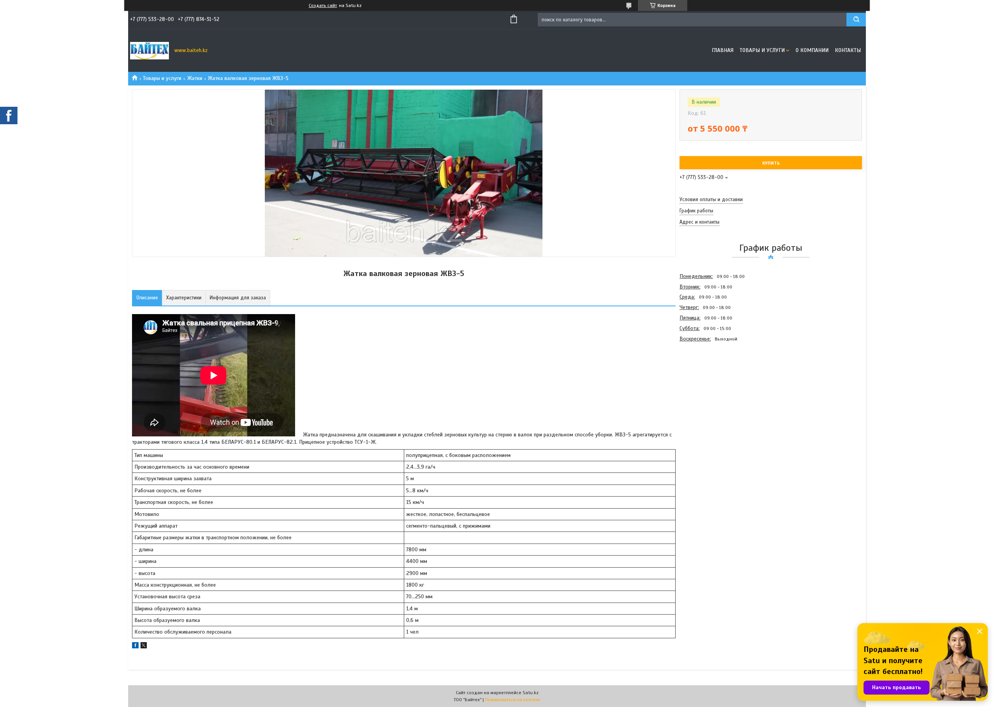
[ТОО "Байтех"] (149, 50)
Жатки (194, 78)
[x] (144, 646)
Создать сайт (323, 5)
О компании (812, 50)
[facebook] (135, 646)
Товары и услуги (762, 50)
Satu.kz (531, 692)
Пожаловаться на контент (512, 699)
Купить (771, 163)
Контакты (848, 50)
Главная (722, 50)
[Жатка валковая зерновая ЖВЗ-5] (707, 386)
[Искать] (856, 19)
